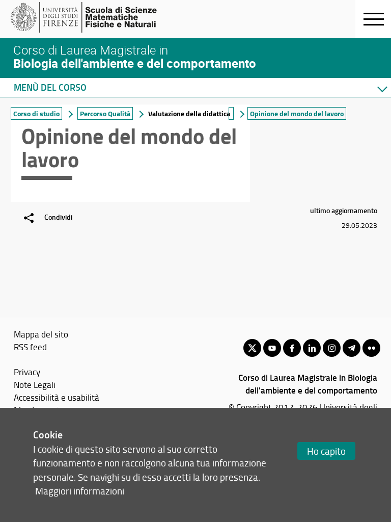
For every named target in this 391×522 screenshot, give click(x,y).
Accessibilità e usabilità (56, 397)
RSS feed (30, 347)
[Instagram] (332, 348)
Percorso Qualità (105, 113)
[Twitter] (252, 348)
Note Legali (34, 384)
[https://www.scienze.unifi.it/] (89, 17)
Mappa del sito (41, 334)
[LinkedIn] (312, 348)
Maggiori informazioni (79, 491)
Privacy (27, 372)
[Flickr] (371, 348)
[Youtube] (272, 348)
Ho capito (326, 451)
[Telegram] (351, 348)
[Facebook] (292, 348)
